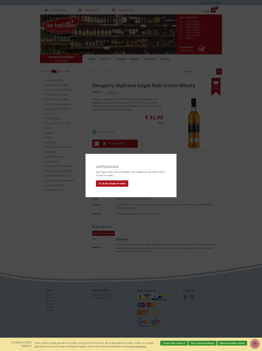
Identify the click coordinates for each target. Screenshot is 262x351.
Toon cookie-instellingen (202, 343)
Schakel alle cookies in (174, 343)
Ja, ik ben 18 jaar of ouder (112, 183)
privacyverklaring (137, 346)
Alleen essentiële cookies (232, 343)
